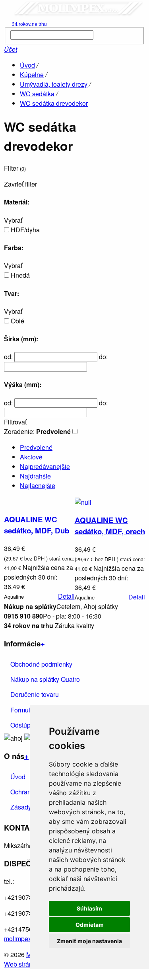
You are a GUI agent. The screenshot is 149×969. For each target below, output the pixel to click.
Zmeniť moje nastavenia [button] (89, 941)
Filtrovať (15, 422)
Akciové (31, 456)
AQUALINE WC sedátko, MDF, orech (110, 526)
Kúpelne (32, 74)
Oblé (17, 320)
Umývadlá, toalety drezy (53, 84)
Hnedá (20, 275)
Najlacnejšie (37, 485)
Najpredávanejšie (45, 466)
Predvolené (36, 447)
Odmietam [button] (89, 924)
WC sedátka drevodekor (54, 103)
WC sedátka (37, 93)
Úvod (27, 65)
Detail (66, 596)
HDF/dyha (25, 229)
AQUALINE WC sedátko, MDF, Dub (36, 525)
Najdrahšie (35, 476)
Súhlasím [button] (89, 908)
